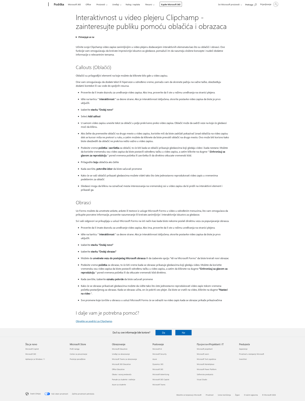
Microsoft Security (159, 354)
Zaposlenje (243, 349)
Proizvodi (100, 4)
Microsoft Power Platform (206, 369)
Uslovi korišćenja (224, 395)
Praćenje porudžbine (77, 359)
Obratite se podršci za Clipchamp (94, 321)
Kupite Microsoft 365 (170, 4)
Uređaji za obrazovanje (121, 354)
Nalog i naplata (133, 4)
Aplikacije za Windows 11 (35, 359)
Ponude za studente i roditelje (123, 379)
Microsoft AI (157, 349)
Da (163, 332)
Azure (154, 359)
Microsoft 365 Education (121, 364)
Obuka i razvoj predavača (121, 374)
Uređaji (115, 4)
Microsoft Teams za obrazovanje (124, 359)
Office (88, 4)
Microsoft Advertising (160, 374)
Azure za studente (119, 384)
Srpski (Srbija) (35, 393)
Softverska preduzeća (205, 374)
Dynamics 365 (157, 364)
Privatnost (210, 395)
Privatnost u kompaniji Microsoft (251, 354)
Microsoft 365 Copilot (160, 379)
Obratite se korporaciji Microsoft (188, 395)
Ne (183, 332)
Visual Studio (202, 379)
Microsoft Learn (203, 354)
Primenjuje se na (86, 36)
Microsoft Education (119, 349)
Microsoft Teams (158, 384)
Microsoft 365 (74, 4)
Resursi (148, 4)
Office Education (118, 369)
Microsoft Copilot (32, 349)
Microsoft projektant (205, 349)
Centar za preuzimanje (78, 354)
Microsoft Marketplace (205, 364)
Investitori (243, 359)
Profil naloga (74, 349)
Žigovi (237, 395)
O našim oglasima (251, 395)
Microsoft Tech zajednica (206, 359)
